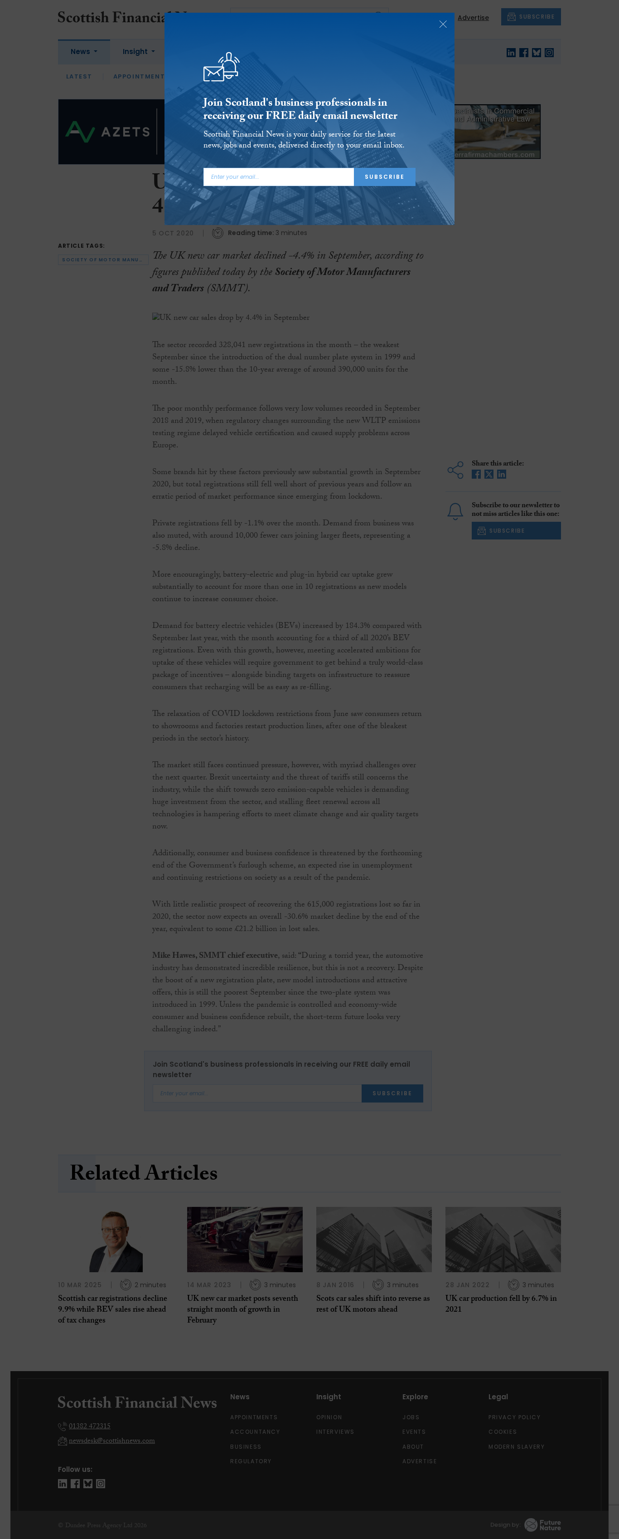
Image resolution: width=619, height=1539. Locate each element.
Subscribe (385, 177)
